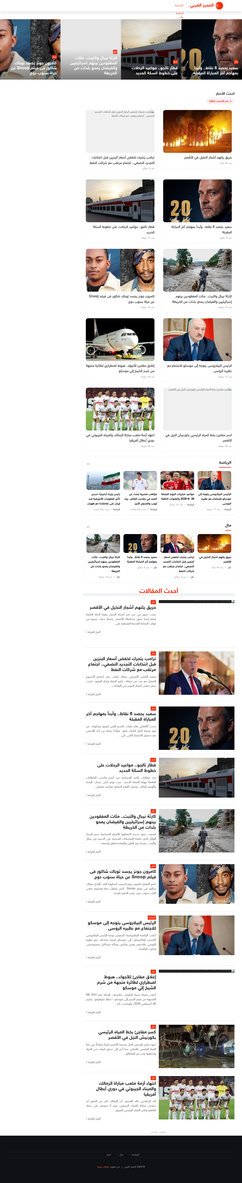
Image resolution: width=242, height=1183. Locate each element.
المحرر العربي (202, 5)
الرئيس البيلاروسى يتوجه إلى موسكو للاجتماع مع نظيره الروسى (214, 499)
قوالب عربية (103, 1166)
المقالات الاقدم (158, 1132)
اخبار (109, 1154)
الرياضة (179, 13)
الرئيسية (179, 5)
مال (181, 17)
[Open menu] (219, 5)
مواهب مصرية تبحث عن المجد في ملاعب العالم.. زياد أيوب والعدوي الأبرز (140, 499)
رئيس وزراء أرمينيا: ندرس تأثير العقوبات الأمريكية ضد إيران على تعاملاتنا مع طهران (103, 499)
